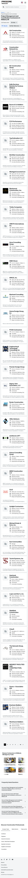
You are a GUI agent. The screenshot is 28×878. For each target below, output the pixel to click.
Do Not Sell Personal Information (7, 869)
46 (20, 744)
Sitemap (2, 872)
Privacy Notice (4, 864)
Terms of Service (4, 867)
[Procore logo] (7, 1)
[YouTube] (12, 859)
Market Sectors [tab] (15, 829)
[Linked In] (1, 859)
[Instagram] (9, 859)
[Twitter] (6, 859)
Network (5, 3)
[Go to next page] (23, 744)
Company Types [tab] (5, 829)
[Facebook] (4, 859)
